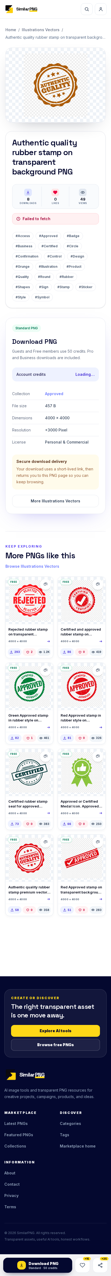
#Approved (48, 236)
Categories (70, 1123)
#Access (23, 236)
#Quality (22, 277)
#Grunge (23, 267)
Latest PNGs (16, 1123)
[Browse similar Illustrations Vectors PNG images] (45, 584)
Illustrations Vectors (41, 29)
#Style (21, 297)
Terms (10, 1206)
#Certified (49, 246)
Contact (12, 1184)
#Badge (73, 236)
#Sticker (85, 287)
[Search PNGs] (87, 9)
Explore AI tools (55, 1030)
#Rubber (67, 277)
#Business (24, 246)
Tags (64, 1134)
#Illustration (48, 267)
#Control (54, 256)
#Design (77, 256)
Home (10, 29)
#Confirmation (27, 256)
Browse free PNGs (55, 1044)
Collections (15, 1146)
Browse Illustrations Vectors (32, 566)
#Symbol (42, 297)
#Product (74, 267)
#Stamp (63, 287)
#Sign (43, 287)
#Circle (72, 246)
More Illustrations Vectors (55, 501)
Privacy (11, 1195)
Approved (54, 393)
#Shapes (23, 287)
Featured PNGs (18, 1134)
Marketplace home (78, 1146)
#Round (44, 277)
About (9, 1173)
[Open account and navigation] (101, 9)
